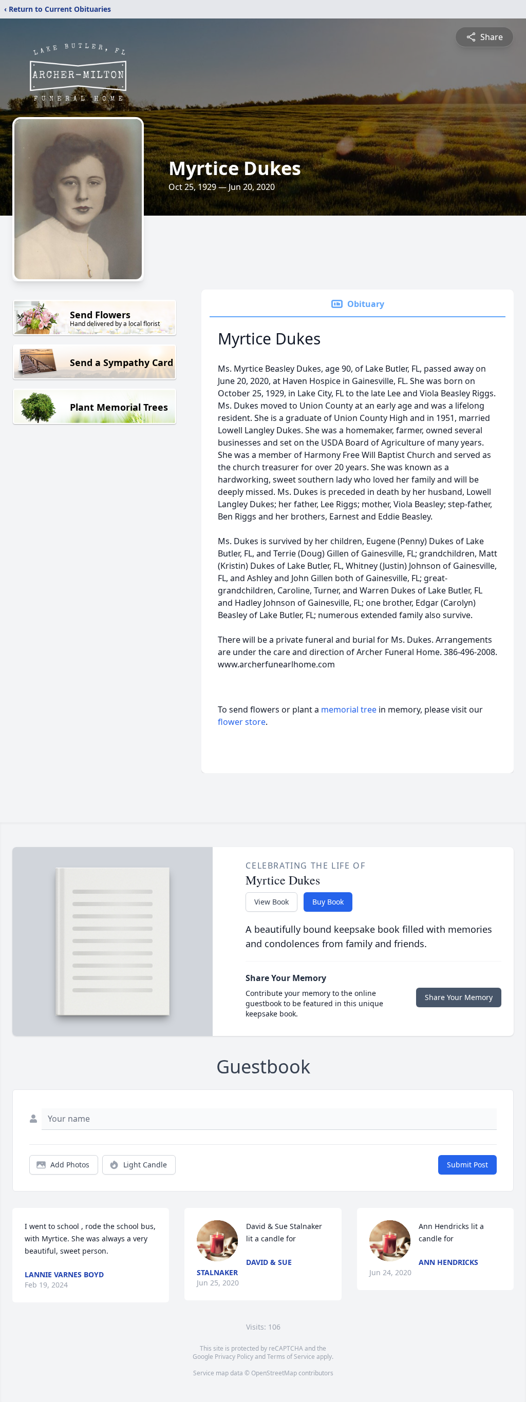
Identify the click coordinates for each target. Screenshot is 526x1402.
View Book (271, 902)
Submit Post (467, 1164)
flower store (242, 721)
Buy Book (328, 902)
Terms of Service (291, 1356)
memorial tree (349, 709)
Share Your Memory (459, 997)
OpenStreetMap (274, 1373)
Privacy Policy (234, 1356)
